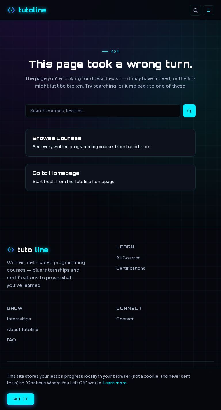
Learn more (115, 383)
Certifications (130, 268)
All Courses (128, 257)
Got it (20, 399)
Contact (125, 319)
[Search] (195, 10)
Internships (19, 319)
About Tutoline (22, 329)
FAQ (11, 340)
